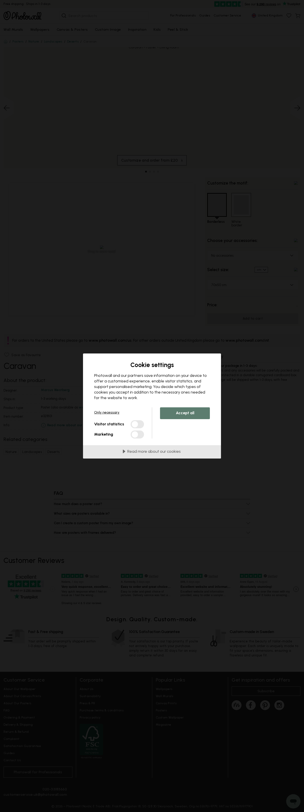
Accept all (185, 412)
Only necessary (107, 412)
